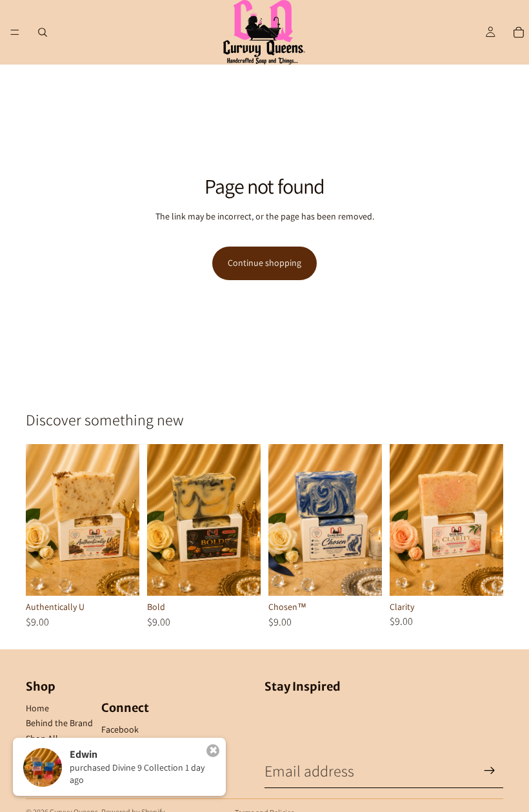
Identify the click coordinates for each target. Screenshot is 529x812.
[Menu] (15, 32)
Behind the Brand (59, 723)
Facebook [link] (120, 729)
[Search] (42, 32)
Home (37, 708)
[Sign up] (489, 770)
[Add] (119, 575)
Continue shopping (264, 263)
